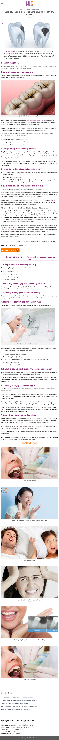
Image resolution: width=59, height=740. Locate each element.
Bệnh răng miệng (24, 9)
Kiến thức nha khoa (34, 9)
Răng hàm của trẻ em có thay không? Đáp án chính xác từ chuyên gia (19, 700)
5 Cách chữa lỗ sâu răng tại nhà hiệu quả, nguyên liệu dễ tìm (17, 698)
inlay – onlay (10, 229)
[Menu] (2, 3)
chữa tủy (13, 219)
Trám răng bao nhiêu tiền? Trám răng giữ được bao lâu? (15, 709)
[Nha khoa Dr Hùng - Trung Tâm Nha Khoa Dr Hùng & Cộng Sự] (29, 3)
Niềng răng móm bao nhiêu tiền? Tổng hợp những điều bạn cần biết (19, 706)
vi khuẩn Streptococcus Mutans (35, 120)
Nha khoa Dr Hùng (21, 426)
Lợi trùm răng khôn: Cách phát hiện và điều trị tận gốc (15, 703)
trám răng (53, 200)
